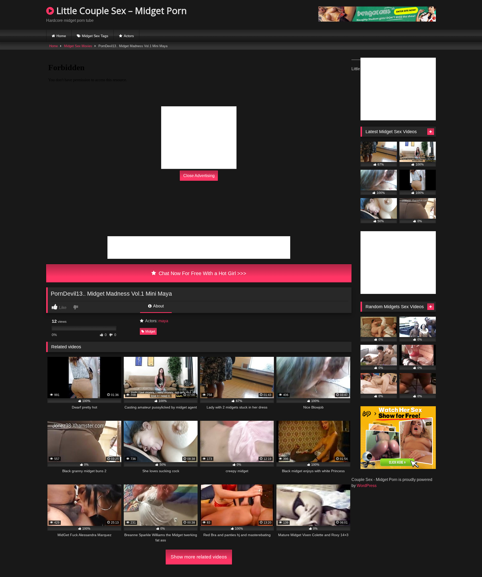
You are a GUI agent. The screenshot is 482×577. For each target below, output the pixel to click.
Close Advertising (199, 176)
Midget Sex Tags (95, 36)
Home (61, 36)
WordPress (367, 485)
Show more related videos (199, 556)
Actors (129, 36)
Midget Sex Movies (78, 46)
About (158, 306)
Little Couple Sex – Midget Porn (120, 11)
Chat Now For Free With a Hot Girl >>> (201, 273)
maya (163, 321)
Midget (150, 331)
